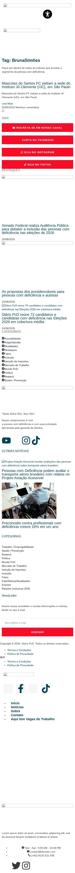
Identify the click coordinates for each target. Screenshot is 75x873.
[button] (37, 658)
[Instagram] (26, 440)
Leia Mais (7, 103)
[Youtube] (6, 440)
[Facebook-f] (20, 688)
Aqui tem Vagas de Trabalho (33, 719)
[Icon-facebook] (16, 440)
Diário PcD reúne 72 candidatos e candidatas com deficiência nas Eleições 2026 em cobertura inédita (34, 318)
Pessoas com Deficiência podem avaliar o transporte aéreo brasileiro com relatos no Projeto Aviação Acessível (36, 474)
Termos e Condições (19, 650)
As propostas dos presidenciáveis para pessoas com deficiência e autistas (33, 293)
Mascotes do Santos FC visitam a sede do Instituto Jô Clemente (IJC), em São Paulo (36, 85)
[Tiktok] (35, 440)
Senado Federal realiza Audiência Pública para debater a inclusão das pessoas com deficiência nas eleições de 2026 (35, 229)
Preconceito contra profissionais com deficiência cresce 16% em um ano (31, 525)
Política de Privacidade (20, 653)
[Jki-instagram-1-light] (33, 688)
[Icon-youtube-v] (8, 688)
